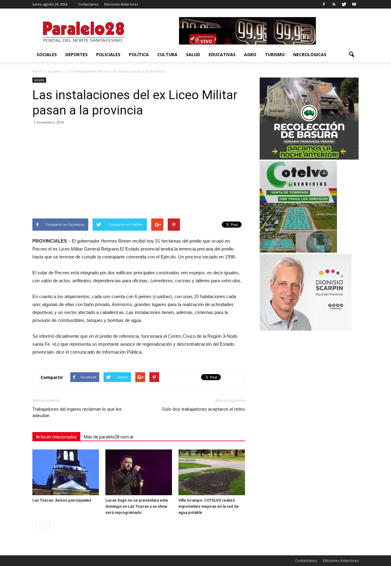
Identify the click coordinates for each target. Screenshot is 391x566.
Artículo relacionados (56, 436)
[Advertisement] (138, 172)
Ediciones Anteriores (121, 4)
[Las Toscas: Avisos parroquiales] (65, 472)
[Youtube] (354, 4)
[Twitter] (344, 4)
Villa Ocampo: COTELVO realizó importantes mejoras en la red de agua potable (208, 506)
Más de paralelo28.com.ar (109, 436)
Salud (193, 54)
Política (139, 54)
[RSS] (333, 4)
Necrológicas (309, 54)
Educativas (222, 54)
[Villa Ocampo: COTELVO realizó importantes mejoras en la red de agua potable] (211, 472)
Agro (250, 54)
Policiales (108, 54)
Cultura (167, 54)
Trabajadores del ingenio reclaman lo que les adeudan (77, 412)
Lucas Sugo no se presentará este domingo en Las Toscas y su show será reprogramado (136, 506)
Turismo (275, 54)
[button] (351, 54)
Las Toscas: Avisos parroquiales (61, 500)
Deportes (76, 54)
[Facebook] (323, 4)
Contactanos (88, 4)
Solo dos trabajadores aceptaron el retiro (203, 409)
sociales (47, 54)
